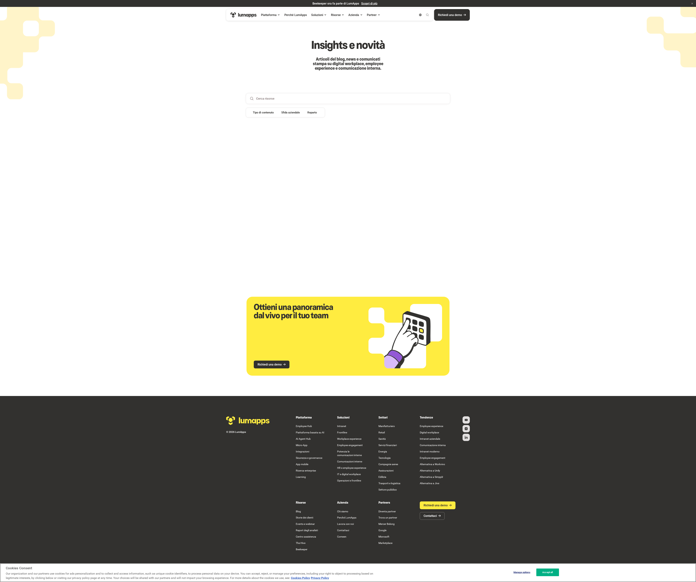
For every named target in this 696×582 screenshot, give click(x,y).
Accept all (547, 572)
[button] (692, 3)
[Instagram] (466, 428)
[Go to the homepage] (248, 420)
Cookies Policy (300, 578)
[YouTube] (466, 420)
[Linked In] (466, 437)
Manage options (521, 572)
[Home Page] (244, 15)
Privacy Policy (320, 578)
